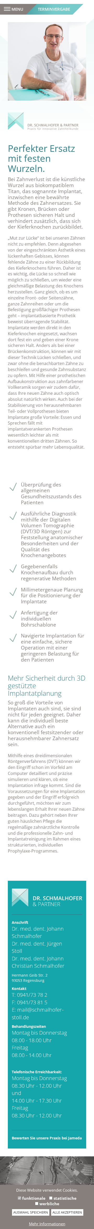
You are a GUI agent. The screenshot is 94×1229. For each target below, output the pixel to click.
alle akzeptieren (67, 1212)
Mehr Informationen (47, 1223)
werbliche (48, 1203)
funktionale (33, 1198)
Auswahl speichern (30, 1212)
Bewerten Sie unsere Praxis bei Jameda (47, 1137)
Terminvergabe (54, 9)
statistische (64, 1198)
